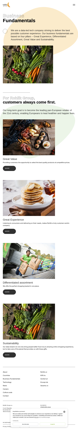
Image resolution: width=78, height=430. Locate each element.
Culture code (7, 392)
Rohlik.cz (43, 372)
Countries (6, 375)
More (7, 168)
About (5, 372)
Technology (7, 382)
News (5, 386)
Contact (6, 396)
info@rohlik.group (45, 407)
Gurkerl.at (44, 379)
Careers (6, 389)
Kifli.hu (43, 375)
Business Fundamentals (11, 379)
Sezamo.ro (44, 386)
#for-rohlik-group (5, 31)
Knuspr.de (44, 382)
